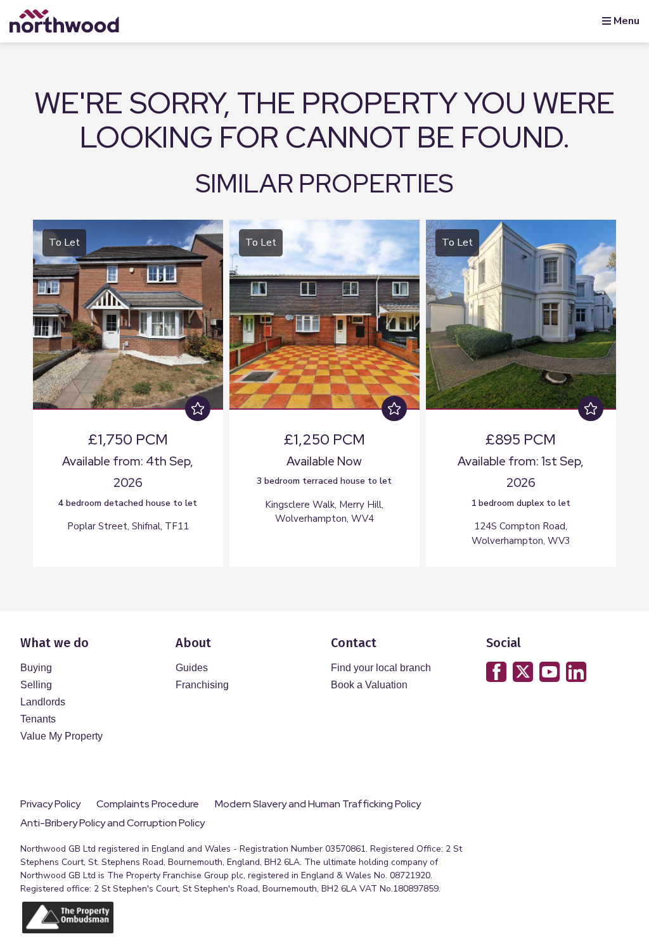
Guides (192, 667)
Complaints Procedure (147, 804)
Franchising (202, 684)
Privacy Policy (50, 804)
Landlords (42, 702)
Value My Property (61, 736)
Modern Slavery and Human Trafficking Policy (318, 804)
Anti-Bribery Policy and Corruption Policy (113, 823)
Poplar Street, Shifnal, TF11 (128, 526)
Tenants (38, 719)
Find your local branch (381, 667)
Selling (36, 684)
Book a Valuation (369, 684)
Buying (36, 667)
